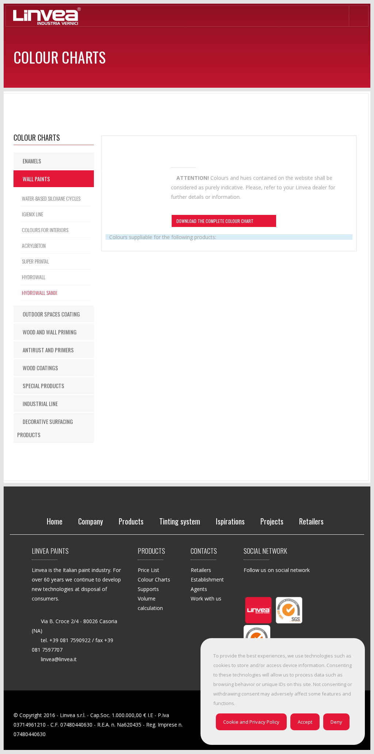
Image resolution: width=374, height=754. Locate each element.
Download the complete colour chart (215, 222)
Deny (336, 722)
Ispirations (230, 521)
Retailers (311, 521)
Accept (305, 722)
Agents (199, 589)
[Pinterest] (285, 585)
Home (54, 521)
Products (131, 521)
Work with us (206, 598)
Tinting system (179, 521)
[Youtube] (250, 600)
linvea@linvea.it (59, 659)
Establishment (207, 579)
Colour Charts (154, 579)
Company (90, 521)
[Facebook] (250, 585)
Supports (148, 589)
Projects (271, 521)
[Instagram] (303, 585)
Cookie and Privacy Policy (251, 722)
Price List (148, 570)
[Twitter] (268, 585)
